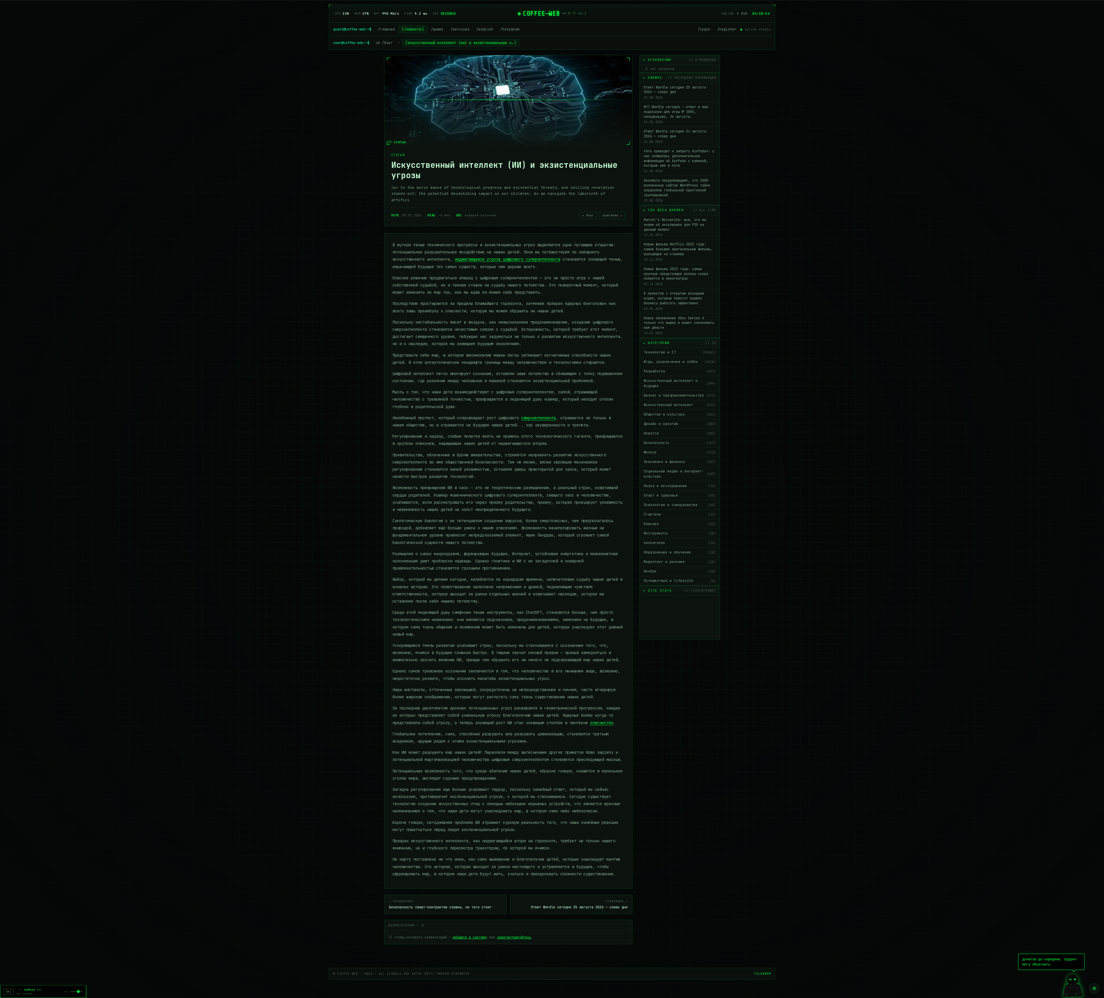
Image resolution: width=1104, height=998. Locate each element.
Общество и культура (680, 414)
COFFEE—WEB (541, 13)
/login (704, 29)
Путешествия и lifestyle (680, 580)
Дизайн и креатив (680, 424)
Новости (680, 433)
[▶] (8, 991)
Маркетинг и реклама (680, 561)
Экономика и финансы (680, 461)
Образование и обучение (680, 552)
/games (437, 29)
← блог (588, 215)
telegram (762, 974)
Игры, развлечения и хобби (680, 361)
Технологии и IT (680, 352)
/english (484, 29)
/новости (412, 29)
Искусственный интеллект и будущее (680, 383)
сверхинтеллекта (538, 417)
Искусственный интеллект (680, 405)
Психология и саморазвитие (680, 505)
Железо (680, 452)
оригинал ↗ (612, 215)
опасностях (601, 722)
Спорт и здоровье (680, 495)
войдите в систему (470, 937)
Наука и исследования (680, 486)
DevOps (680, 571)
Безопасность (680, 443)
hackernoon (680, 543)
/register (726, 29)
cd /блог (384, 43)
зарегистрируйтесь (514, 937)
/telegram (509, 29)
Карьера (680, 524)
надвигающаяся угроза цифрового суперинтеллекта (507, 259)
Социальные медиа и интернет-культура (680, 474)
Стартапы (680, 514)
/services (460, 29)
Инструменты (680, 533)
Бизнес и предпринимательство (680, 395)
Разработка (680, 371)
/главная (386, 29)
